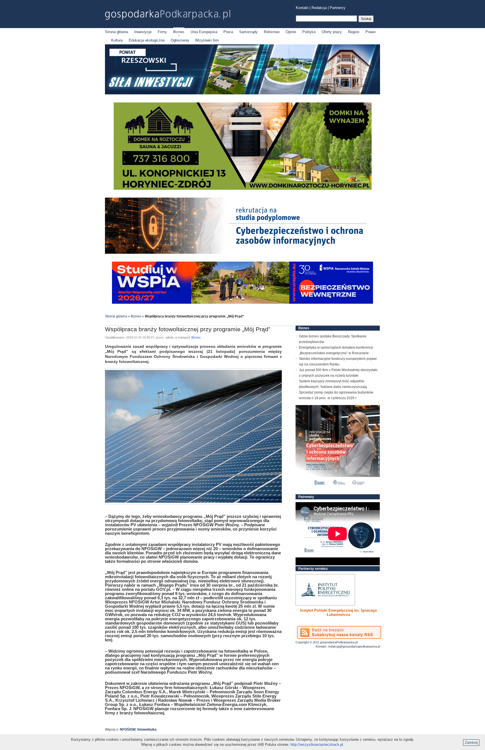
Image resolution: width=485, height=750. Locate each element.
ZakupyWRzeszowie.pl (316, 610)
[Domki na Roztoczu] (243, 188)
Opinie (291, 32)
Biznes (178, 32)
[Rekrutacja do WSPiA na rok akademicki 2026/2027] (242, 302)
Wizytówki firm (207, 40)
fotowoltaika (147, 729)
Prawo (370, 32)
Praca (228, 32)
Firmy (162, 32)
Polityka (308, 32)
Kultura (117, 40)
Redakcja (319, 8)
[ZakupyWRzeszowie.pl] (325, 589)
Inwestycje (143, 32)
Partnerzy (338, 8)
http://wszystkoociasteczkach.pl (316, 744)
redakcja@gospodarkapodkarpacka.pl (354, 646)
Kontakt (302, 8)
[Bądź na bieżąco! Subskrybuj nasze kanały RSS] (339, 632)
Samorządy (248, 32)
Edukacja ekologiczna (146, 40)
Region (353, 32)
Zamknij (471, 742)
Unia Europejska (204, 32)
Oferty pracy (332, 32)
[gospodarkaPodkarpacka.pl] (167, 15)
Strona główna (116, 32)
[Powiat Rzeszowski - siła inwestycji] (242, 93)
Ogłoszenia (180, 40)
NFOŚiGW (128, 729)
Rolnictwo (272, 32)
